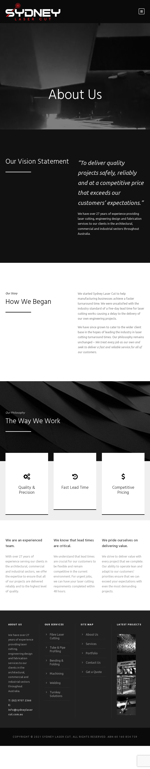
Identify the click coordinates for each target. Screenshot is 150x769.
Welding (55, 682)
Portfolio (92, 653)
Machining (56, 673)
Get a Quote (94, 671)
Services (91, 643)
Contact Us (93, 662)
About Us (92, 634)
